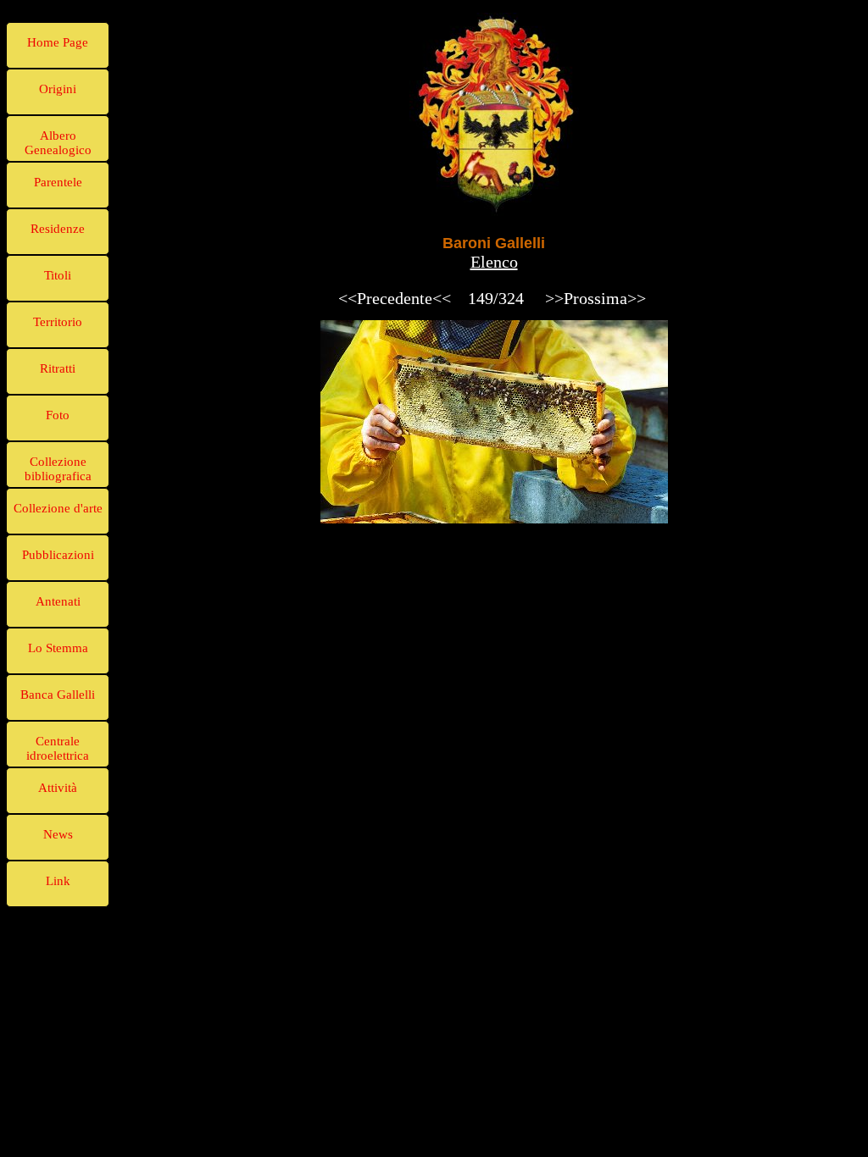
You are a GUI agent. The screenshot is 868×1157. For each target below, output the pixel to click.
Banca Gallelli (57, 694)
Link (58, 881)
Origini (57, 89)
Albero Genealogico (58, 143)
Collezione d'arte (58, 508)
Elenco (494, 261)
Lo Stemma (58, 648)
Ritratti (57, 368)
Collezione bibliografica (58, 469)
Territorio (57, 322)
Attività (57, 787)
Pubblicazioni (58, 555)
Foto (58, 415)
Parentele (58, 182)
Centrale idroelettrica (57, 748)
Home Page (57, 42)
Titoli (57, 275)
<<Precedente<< (394, 298)
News (58, 834)
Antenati (58, 601)
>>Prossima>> (595, 298)
